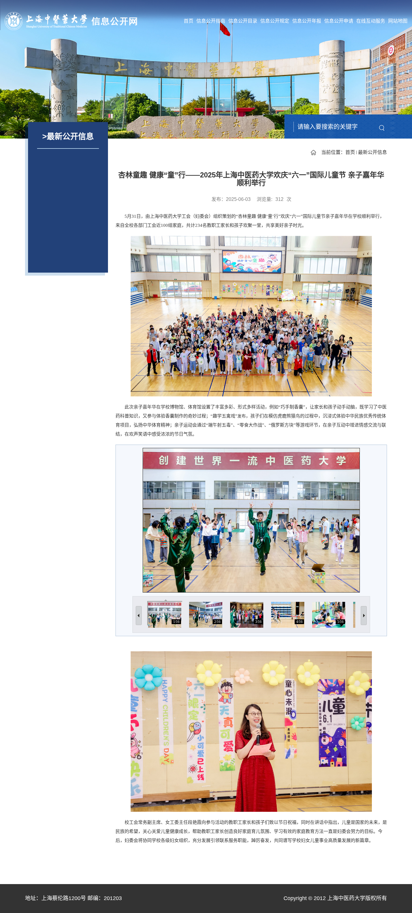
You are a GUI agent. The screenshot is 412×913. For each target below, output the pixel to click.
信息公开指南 (210, 20)
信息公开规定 (274, 20)
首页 (188, 20)
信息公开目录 (242, 20)
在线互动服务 (370, 20)
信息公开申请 (338, 20)
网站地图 (397, 20)
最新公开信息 (372, 152)
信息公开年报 (306, 20)
